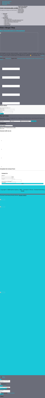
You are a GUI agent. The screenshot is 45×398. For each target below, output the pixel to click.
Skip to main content (5, 2)
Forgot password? (3, 385)
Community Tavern (21, 58)
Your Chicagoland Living (9, 8)
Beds (1, 111)
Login (1, 386)
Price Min (2, 108)
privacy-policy (23, 195)
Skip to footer (4, 4)
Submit (22, 183)
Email (3, 179)
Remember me (3, 384)
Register (3, 377)
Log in (3, 376)
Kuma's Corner (38, 58)
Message (4, 182)
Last (13, 177)
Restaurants (8, 58)
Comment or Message (7, 181)
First (13, 176)
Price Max (2, 110)
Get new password (3, 388)
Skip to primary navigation (6, 1)
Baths (1, 112)
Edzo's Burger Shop (30, 58)
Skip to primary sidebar (6, 3)
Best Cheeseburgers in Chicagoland (12, 30)
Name (3, 175)
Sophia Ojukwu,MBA (11, 127)
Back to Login (2, 389)
